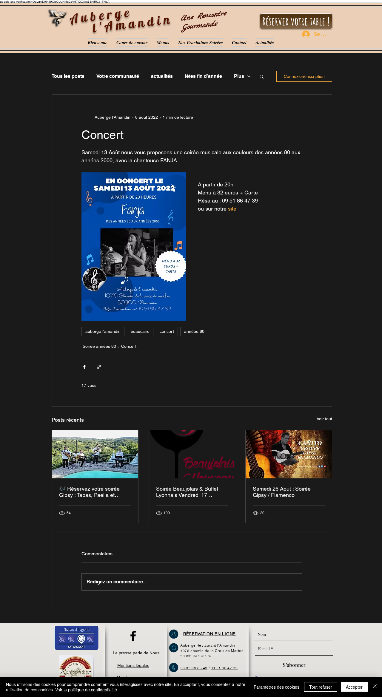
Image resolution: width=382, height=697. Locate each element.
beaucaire (140, 331)
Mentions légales (133, 665)
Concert (128, 346)
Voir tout (324, 418)
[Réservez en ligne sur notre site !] (174, 634)
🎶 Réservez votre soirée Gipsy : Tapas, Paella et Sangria (89, 492)
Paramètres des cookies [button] (276, 687)
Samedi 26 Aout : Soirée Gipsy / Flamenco (282, 492)
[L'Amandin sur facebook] (133, 636)
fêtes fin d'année (203, 76)
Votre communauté (117, 76)
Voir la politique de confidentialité (86, 690)
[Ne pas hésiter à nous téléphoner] (174, 667)
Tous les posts (68, 76)
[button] (261, 76)
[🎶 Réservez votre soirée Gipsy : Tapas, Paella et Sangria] (95, 454)
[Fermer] (374, 686)
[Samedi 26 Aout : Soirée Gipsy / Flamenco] (289, 454)
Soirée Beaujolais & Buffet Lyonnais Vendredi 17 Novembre (187, 492)
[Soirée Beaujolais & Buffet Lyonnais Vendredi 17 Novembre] (192, 454)
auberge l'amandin (103, 331)
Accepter (354, 687)
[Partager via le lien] (99, 367)
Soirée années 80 (99, 346)
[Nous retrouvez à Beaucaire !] (174, 648)
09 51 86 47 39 (224, 668)
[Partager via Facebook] (84, 367)
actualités (162, 76)
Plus (239, 76)
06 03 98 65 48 (194, 668)
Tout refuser (320, 687)
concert (167, 331)
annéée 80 (194, 331)
